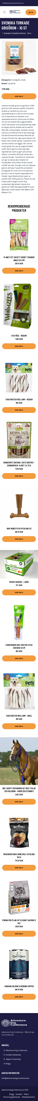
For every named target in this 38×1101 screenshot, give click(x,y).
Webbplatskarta (28, 1097)
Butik (30, 12)
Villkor (26, 1094)
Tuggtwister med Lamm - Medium (19, 399)
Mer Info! (19, 96)
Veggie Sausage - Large (19, 582)
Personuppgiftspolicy (11, 1097)
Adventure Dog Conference (16, 1050)
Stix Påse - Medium (19, 335)
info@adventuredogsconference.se (13, 3)
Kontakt (19, 1094)
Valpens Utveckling (13, 1059)
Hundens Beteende (13, 1055)
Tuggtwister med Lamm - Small (19, 715)
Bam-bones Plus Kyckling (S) (19, 528)
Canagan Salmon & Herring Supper (19, 986)
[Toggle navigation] (4, 12)
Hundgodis (16, 80)
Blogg (8, 1063)
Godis (23, 80)
